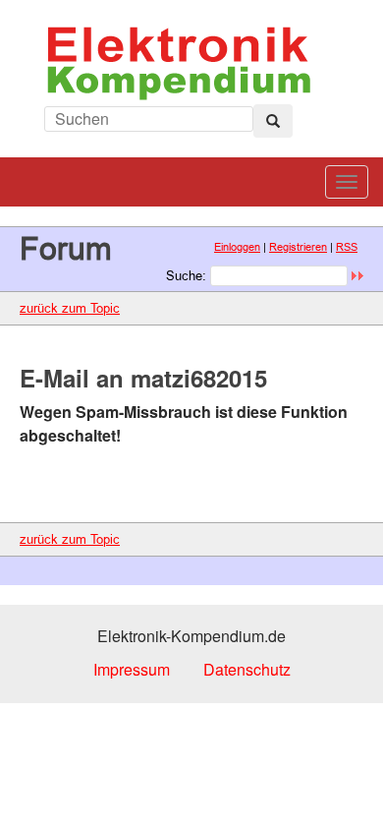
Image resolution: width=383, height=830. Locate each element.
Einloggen (237, 247)
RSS (346, 247)
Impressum (131, 669)
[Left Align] (273, 121)
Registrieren (298, 247)
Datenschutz (247, 669)
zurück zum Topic (70, 308)
